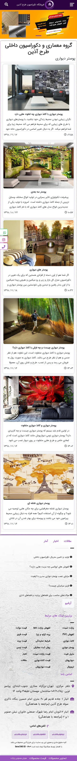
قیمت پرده (22, 641)
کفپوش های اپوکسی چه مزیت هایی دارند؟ (50, 567)
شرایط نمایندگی (43, 641)
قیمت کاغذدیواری (42, 660)
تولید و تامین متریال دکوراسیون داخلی (52, 557)
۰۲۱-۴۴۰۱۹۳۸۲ (58, 734)
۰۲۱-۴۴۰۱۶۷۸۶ (20, 734)
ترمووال (70, 667)
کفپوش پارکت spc (41, 628)
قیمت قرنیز (22, 634)
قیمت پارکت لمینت (41, 654)
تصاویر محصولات (58, 758)
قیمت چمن (21, 647)
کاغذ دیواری (68, 641)
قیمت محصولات (37, 758)
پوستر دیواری (68, 647)
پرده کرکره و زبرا (43, 634)
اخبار (25, 654)
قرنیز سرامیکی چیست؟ (59, 586)
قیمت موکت (21, 628)
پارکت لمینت (68, 628)
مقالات (24, 660)
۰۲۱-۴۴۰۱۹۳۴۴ (39, 734)
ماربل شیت (69, 654)
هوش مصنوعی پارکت (18, 758)
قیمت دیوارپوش (43, 667)
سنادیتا (47, 746)
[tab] (67, 541)
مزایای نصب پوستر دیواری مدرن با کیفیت (50, 576)
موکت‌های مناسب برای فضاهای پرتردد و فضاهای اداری (44, 595)
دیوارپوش (69, 660)
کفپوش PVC (68, 634)
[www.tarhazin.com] (38, 24)
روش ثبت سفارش (42, 647)
